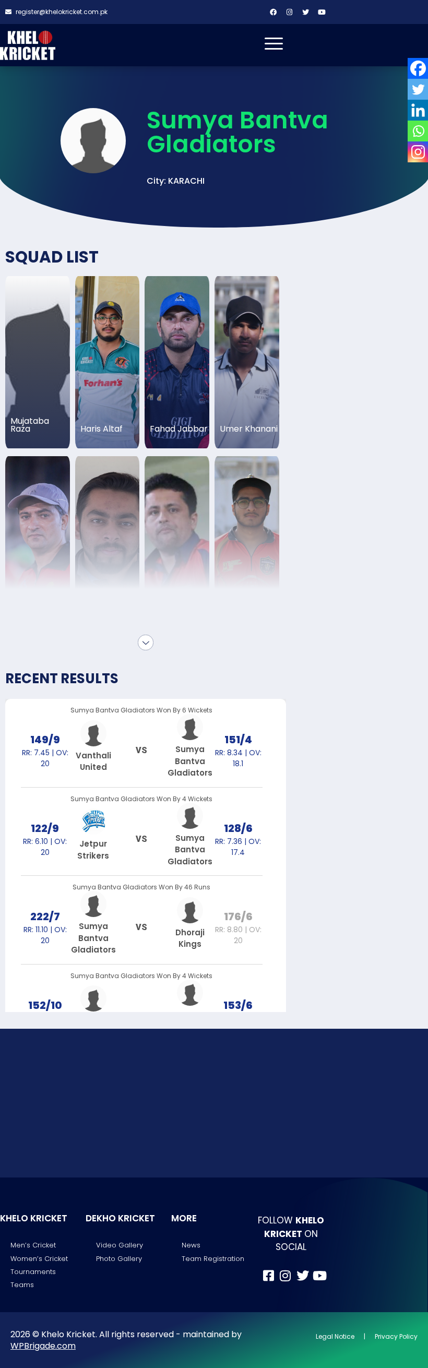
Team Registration (213, 1259)
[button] (176, 181)
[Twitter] (306, 12)
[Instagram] (289, 12)
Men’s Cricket (33, 1245)
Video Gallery (119, 1245)
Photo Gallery (119, 1259)
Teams (22, 1285)
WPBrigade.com (43, 1346)
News (191, 1245)
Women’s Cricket (39, 1259)
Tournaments (33, 1272)
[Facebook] (273, 12)
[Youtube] (322, 12)
